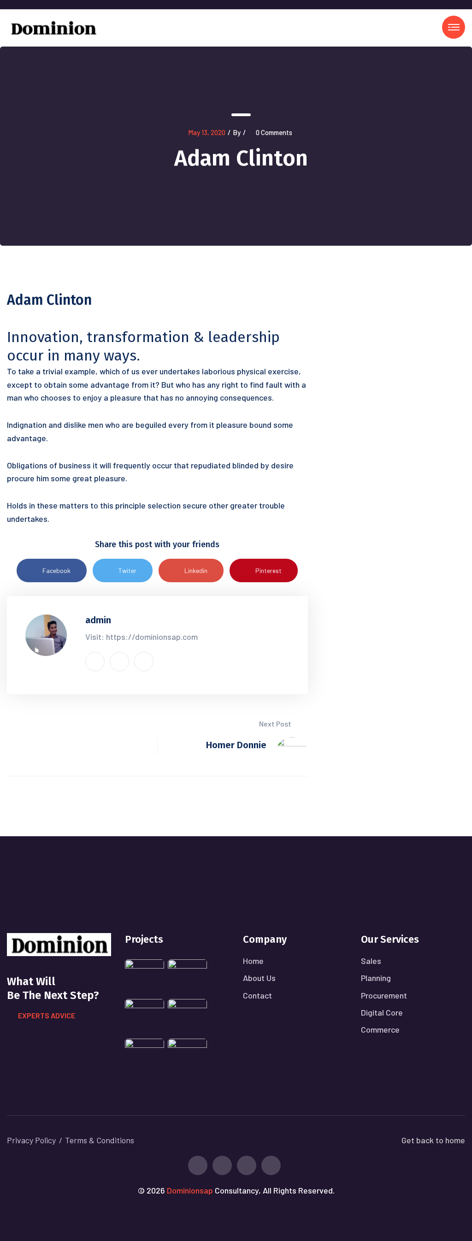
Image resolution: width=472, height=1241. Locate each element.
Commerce (380, 1029)
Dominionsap (190, 1190)
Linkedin (195, 570)
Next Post (276, 723)
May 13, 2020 (206, 132)
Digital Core (382, 1012)
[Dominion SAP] (53, 27)
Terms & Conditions (99, 1140)
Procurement (384, 995)
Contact (257, 995)
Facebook (56, 570)
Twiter (127, 570)
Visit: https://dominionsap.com (141, 637)
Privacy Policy (31, 1140)
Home (253, 961)
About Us (259, 978)
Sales (371, 961)
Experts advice (46, 1015)
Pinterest (268, 570)
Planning (376, 978)
